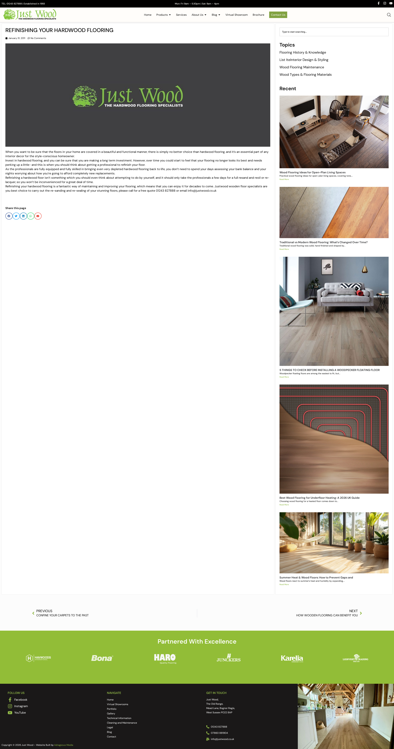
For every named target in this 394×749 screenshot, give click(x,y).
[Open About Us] (205, 15)
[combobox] (334, 32)
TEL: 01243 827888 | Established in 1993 (23, 3)
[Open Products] (170, 15)
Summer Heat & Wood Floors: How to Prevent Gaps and (316, 577)
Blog (109, 732)
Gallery (111, 713)
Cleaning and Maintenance (122, 722)
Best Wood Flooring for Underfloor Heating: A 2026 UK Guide (319, 498)
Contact (111, 736)
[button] (9, 216)
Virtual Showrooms (117, 704)
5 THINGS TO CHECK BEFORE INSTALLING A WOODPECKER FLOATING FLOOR (329, 370)
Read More (284, 179)
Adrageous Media (63, 745)
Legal (110, 727)
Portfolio (111, 709)
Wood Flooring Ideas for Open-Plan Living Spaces (312, 172)
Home (110, 699)
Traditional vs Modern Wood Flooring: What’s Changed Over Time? (323, 242)
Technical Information (119, 718)
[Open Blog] (219, 15)
